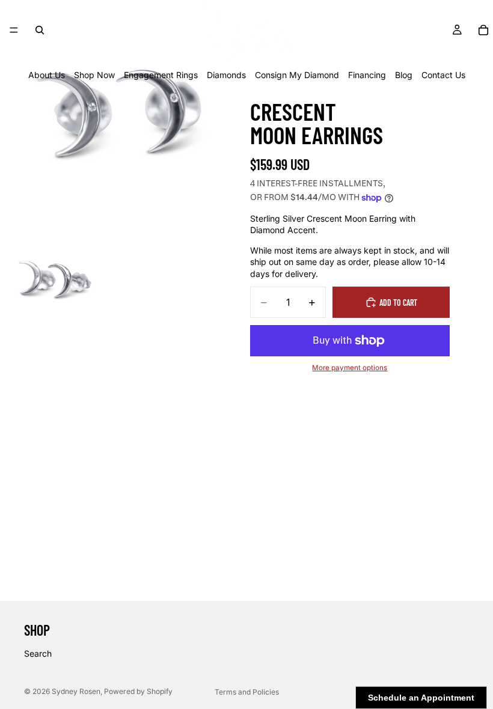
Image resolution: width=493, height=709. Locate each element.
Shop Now (94, 75)
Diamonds (226, 75)
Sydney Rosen (76, 691)
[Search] (39, 30)
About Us (46, 75)
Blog (403, 75)
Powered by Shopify (138, 691)
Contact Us (443, 75)
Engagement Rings (161, 75)
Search (38, 653)
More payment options (349, 368)
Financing (367, 75)
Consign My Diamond (297, 75)
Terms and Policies (247, 691)
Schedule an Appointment (421, 697)
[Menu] (14, 30)
